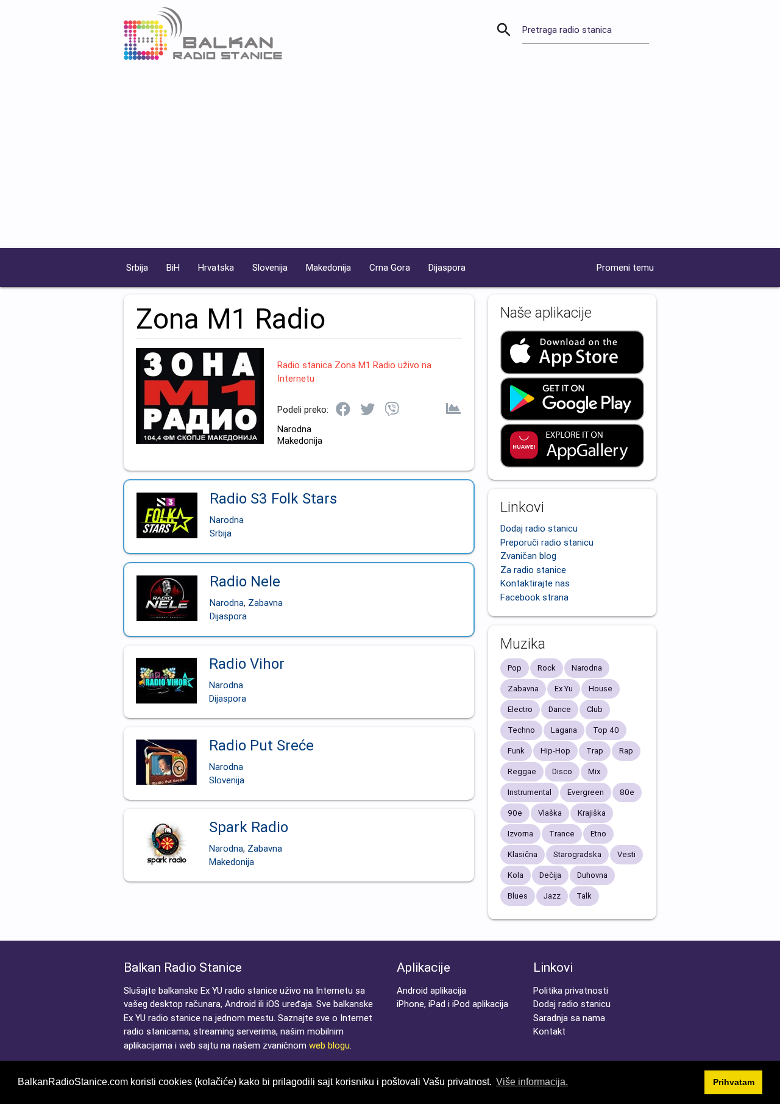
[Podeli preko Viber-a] (392, 410)
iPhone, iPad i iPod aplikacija (452, 1004)
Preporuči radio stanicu (547, 542)
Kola (515, 875)
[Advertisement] (390, 156)
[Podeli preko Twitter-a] (367, 410)
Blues (518, 896)
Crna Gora (389, 267)
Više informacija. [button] (532, 1082)
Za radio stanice (533, 569)
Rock (546, 668)
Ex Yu (564, 688)
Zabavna (265, 602)
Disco (562, 771)
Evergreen (585, 792)
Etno (598, 833)
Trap (594, 751)
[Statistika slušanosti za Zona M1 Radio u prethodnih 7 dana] (453, 409)
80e (627, 792)
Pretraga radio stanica (567, 29)
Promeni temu (625, 267)
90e (515, 813)
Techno (521, 730)
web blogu (329, 1045)
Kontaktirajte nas (535, 583)
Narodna (294, 429)
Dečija (550, 875)
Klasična (522, 854)
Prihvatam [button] (733, 1082)
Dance (559, 709)
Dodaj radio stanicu (539, 528)
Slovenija (270, 267)
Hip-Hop (555, 751)
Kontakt (549, 1031)
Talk (584, 896)
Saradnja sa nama (569, 1018)
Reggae (522, 771)
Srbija (137, 267)
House (600, 688)
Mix (594, 771)
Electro (520, 709)
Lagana (564, 730)
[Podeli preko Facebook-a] (343, 410)
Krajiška (592, 813)
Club (595, 709)
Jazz (552, 896)
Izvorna (520, 833)
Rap (626, 751)
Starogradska (577, 854)
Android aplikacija (431, 990)
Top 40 (606, 730)
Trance (562, 833)
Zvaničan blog (528, 555)
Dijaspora (447, 267)
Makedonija (328, 267)
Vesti (626, 854)
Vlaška (550, 813)
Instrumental (529, 792)
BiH (173, 267)
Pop (515, 668)
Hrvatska (216, 267)
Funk (516, 751)
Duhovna (592, 875)
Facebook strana (534, 597)
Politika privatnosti (570, 990)
